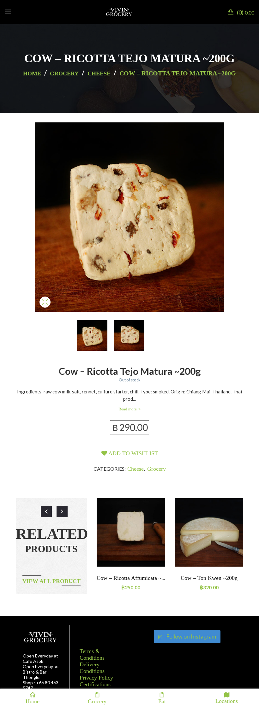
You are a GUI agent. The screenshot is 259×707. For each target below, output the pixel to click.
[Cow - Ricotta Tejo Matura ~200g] (45, 309)
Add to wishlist (132, 453)
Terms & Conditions (92, 654)
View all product (51, 581)
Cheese (99, 73)
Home (32, 73)
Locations (226, 700)
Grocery (64, 73)
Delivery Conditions (92, 667)
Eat (162, 701)
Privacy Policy (96, 678)
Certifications (95, 684)
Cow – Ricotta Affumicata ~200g (135, 578)
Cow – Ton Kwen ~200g (209, 578)
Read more (127, 409)
